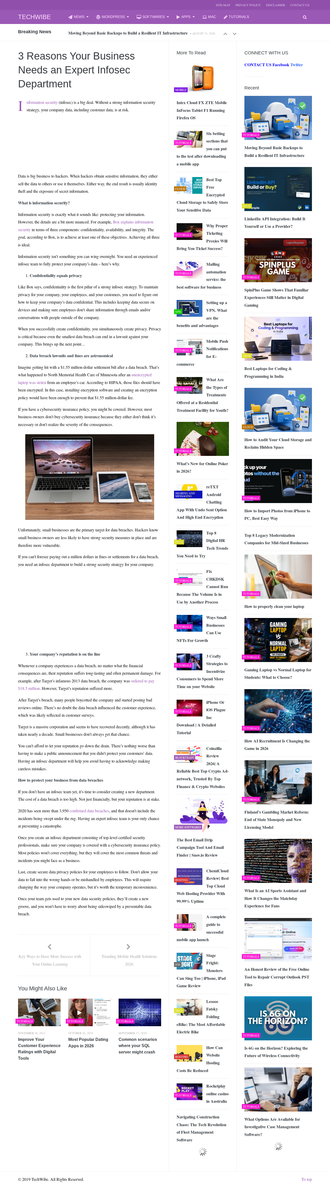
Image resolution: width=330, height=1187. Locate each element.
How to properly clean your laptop (274, 606)
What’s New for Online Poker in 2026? (202, 467)
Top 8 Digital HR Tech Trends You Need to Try (202, 544)
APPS (186, 17)
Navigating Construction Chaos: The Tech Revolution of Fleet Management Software (201, 1128)
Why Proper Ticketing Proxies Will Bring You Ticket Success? (202, 237)
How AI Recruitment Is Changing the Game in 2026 (277, 744)
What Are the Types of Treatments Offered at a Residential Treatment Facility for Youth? (202, 395)
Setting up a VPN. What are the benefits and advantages (202, 313)
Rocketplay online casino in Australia (217, 1093)
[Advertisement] (67, 129)
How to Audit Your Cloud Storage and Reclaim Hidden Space (278, 443)
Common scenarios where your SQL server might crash (138, 1045)
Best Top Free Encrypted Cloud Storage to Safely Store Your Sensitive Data (202, 195)
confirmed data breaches (89, 810)
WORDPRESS (113, 17)
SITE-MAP (223, 5)
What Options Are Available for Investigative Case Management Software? (272, 1126)
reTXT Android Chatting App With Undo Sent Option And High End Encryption (202, 502)
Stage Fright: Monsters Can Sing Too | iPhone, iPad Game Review (201, 970)
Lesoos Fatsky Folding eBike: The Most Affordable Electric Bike (201, 1016)
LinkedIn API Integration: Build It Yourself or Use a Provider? (274, 222)
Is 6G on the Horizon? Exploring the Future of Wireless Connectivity (276, 1052)
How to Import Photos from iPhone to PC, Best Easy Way (277, 514)
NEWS (79, 17)
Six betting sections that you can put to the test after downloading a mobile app (202, 148)
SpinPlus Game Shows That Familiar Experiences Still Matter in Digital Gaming (276, 297)
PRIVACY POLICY (248, 5)
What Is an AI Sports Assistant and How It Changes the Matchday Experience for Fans (275, 898)
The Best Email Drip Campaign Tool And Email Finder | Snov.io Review (200, 847)
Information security (42, 102)
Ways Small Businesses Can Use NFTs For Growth (201, 628)
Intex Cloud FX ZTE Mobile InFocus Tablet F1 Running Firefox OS (202, 110)
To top (306, 1179)
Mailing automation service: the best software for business (201, 275)
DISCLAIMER (275, 5)
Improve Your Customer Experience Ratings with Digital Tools (39, 1048)
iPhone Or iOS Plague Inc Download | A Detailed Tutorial (201, 717)
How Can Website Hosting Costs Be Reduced (200, 1058)
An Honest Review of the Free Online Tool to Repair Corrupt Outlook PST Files (276, 976)
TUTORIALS (239, 17)
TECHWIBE (34, 16)
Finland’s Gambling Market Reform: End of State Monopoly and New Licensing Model (276, 819)
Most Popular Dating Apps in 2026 (88, 1042)
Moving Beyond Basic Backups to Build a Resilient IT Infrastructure (128, 30)
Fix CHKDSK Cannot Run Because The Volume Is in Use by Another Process (202, 586)
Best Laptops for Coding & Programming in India (268, 372)
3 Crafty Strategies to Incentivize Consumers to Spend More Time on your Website (202, 671)
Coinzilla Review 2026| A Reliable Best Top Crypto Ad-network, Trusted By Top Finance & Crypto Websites (203, 767)
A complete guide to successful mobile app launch (201, 928)
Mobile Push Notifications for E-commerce (202, 352)
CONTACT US (299, 5)
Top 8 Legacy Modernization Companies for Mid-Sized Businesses (276, 539)
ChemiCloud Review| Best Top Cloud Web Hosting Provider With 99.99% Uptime (203, 886)
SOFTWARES (153, 17)
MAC (212, 17)
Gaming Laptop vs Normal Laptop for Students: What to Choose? (277, 673)
